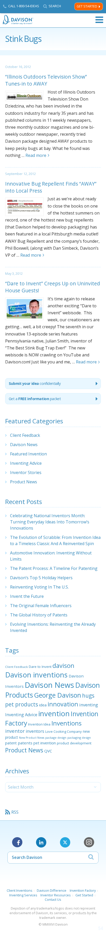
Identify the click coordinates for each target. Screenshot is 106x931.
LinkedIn (41, 842)
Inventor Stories (25, 472)
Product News (23, 482)
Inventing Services (23, 895)
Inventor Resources (55, 895)
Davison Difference (51, 890)
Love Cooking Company (63, 731)
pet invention (44, 742)
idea (43, 704)
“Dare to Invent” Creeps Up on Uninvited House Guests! (52, 287)
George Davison (57, 695)
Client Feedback (25, 435)
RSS (15, 812)
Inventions (66, 723)
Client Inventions (19, 890)
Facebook (17, 842)
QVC (48, 750)
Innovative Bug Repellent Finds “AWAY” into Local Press (50, 187)
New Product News (31, 737)
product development (74, 743)
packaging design (79, 737)
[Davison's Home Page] (18, 20)
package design (55, 737)
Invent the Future (27, 596)
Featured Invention (28, 454)
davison (63, 665)
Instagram (89, 842)
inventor (15, 731)
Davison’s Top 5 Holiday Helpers (41, 578)
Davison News (24, 444)
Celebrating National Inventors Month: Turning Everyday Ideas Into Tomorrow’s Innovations (49, 522)
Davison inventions (36, 675)
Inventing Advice (26, 463)
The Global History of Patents (38, 615)
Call (23, 6)
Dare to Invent (40, 666)
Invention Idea (39, 724)
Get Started (87, 6)
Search (55, 6)
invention (54, 713)
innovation (63, 704)
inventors (35, 731)
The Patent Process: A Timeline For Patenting (54, 568)
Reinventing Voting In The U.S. (39, 587)
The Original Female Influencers (41, 605)
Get (35, 398)
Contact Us (53, 899)
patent (11, 742)
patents (25, 742)
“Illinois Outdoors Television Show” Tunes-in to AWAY (46, 80)
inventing (88, 705)
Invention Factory (83, 890)
